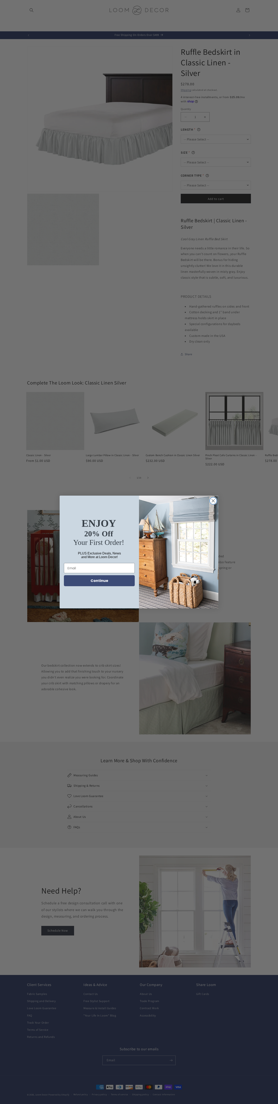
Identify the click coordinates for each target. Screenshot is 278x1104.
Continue (99, 580)
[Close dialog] (213, 500)
